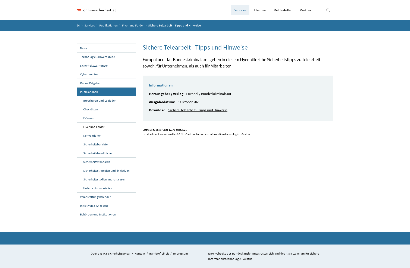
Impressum (180, 253)
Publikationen (108, 25)
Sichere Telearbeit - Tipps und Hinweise (197, 110)
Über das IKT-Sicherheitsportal (110, 253)
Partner (305, 10)
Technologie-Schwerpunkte (97, 57)
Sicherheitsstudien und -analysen (104, 179)
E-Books (88, 118)
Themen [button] (260, 10)
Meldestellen (283, 10)
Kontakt (140, 253)
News (83, 48)
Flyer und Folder (133, 25)
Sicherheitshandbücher (98, 153)
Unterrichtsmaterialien (97, 188)
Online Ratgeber (90, 83)
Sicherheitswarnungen (94, 65)
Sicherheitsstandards (96, 162)
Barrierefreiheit (159, 253)
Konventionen (92, 136)
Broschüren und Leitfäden (99, 101)
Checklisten (90, 109)
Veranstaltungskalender (95, 197)
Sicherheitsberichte (95, 144)
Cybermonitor (89, 74)
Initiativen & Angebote (94, 206)
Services (90, 25)
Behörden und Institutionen (98, 214)
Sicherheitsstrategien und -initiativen (106, 171)
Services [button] (240, 10)
